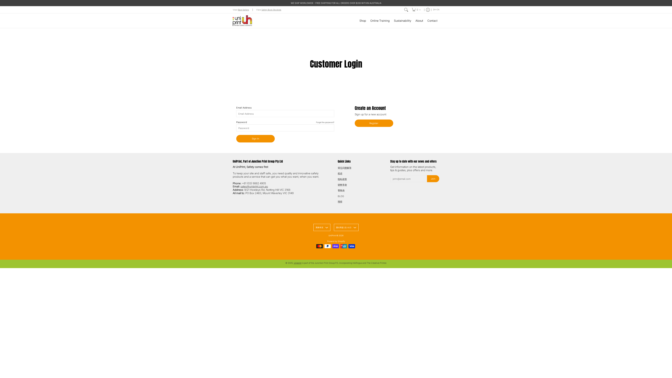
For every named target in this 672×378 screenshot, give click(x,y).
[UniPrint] (242, 20)
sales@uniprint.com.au (254, 186)
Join (433, 178)
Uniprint (298, 263)
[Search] (406, 9)
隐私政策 (342, 179)
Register (373, 123)
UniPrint (332, 235)
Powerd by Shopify (336, 241)
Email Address (244, 107)
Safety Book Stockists (271, 10)
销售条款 (342, 185)
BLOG (341, 196)
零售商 (341, 190)
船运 (340, 173)
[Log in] (427, 9)
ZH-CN (436, 9)
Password (285, 122)
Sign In (255, 138)
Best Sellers (243, 10)
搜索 (340, 201)
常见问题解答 (344, 168)
